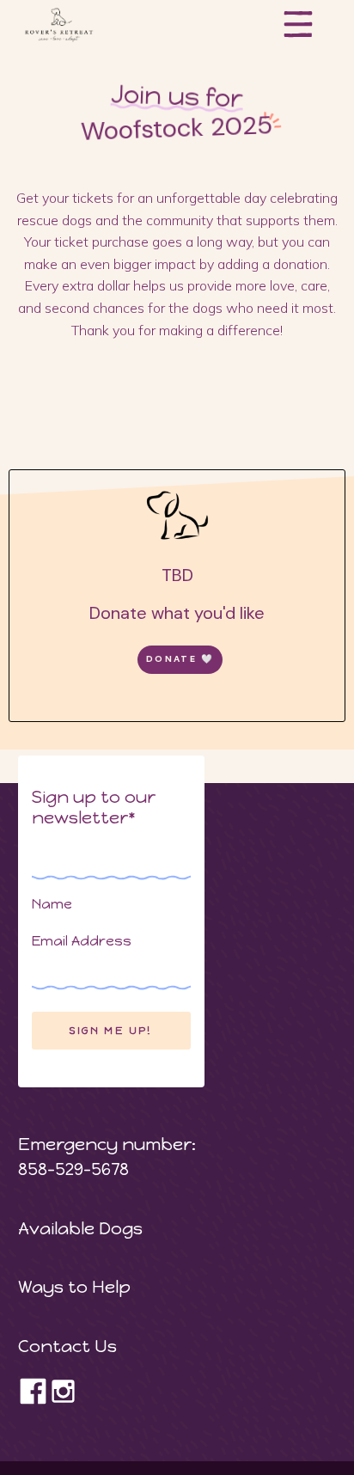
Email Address (81, 941)
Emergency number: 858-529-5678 (111, 1156)
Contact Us (67, 1346)
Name (52, 904)
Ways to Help (74, 1286)
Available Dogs (80, 1228)
